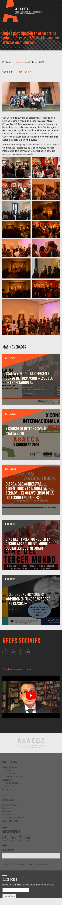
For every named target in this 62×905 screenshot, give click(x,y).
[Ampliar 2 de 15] (55, 161)
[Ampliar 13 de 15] (26, 283)
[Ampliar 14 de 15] (55, 283)
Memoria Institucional (15, 776)
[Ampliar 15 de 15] (55, 303)
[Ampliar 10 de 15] (55, 243)
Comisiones (11, 773)
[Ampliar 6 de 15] (55, 205)
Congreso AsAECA (11, 805)
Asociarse (7, 780)
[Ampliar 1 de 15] (26, 161)
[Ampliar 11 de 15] (26, 262)
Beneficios (10, 786)
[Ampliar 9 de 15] (26, 243)
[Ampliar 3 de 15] (26, 183)
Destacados (22, 62)
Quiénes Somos (9, 767)
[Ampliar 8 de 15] (55, 224)
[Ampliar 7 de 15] (26, 224)
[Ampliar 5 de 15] (26, 205)
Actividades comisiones (13, 817)
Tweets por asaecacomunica (16, 669)
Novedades (7, 811)
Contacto (6, 789)
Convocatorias (9, 814)
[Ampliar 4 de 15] (55, 183)
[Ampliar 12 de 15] (55, 262)
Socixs (9, 770)
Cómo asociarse (13, 783)
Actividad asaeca (10, 821)
